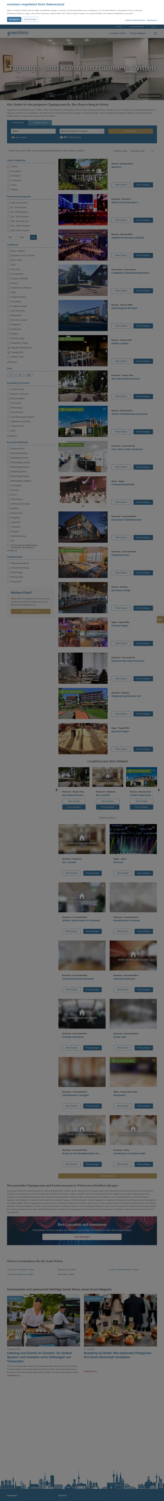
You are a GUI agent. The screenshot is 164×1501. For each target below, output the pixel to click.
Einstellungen (30, 19)
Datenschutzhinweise (135, 20)
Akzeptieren (14, 19)
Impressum (152, 20)
